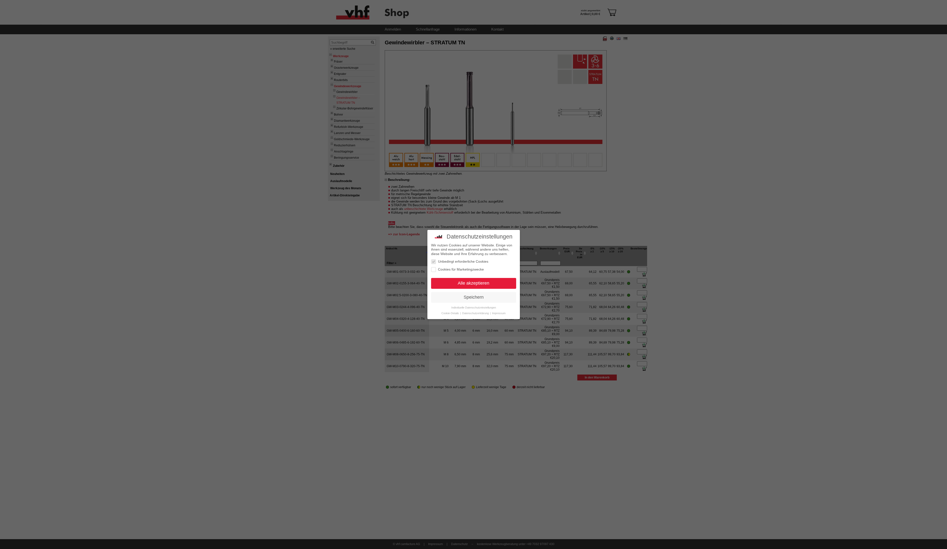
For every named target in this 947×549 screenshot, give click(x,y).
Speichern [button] (474, 297)
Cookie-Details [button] (450, 313)
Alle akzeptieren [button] (473, 283)
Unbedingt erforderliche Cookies (463, 261)
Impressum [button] (499, 313)
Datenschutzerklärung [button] (476, 313)
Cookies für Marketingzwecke (461, 269)
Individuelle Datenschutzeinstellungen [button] (473, 307)
